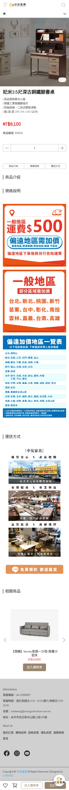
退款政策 (33, 732)
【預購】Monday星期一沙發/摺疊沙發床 (34, 653)
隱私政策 (46, 732)
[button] (64, 640)
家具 (5, 738)
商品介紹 (13, 166)
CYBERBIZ (8, 775)
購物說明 (21, 732)
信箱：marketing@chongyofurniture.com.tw (27, 711)
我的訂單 (8, 732)
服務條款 (58, 732)
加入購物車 (31, 785)
